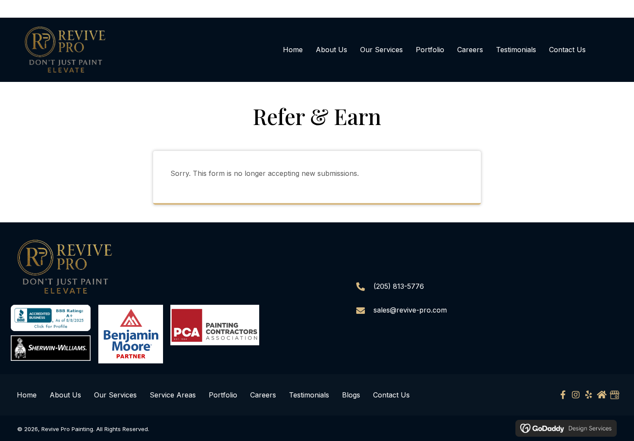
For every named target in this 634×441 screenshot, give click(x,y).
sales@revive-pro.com (410, 310)
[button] (563, 395)
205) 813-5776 (400, 286)
